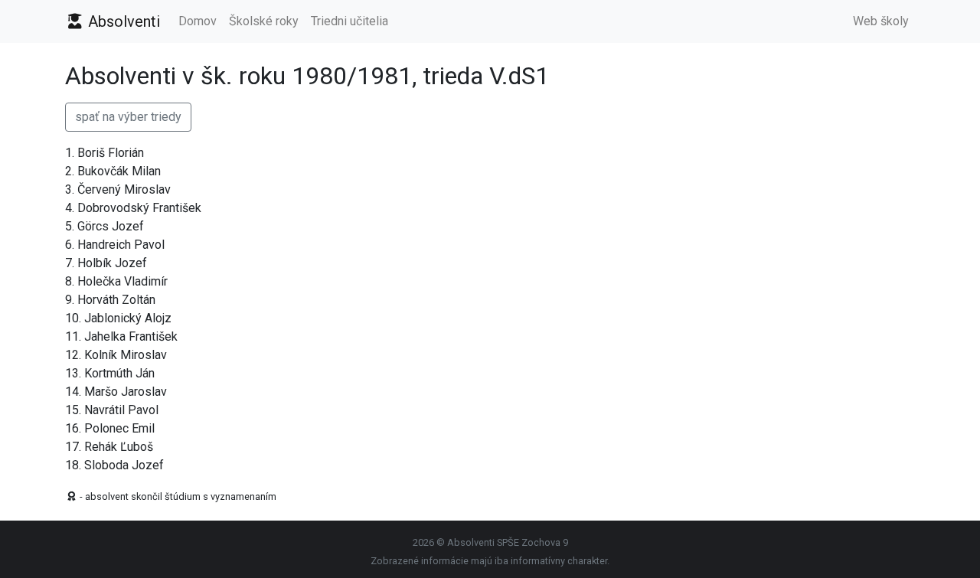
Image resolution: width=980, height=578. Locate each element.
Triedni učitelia (349, 21)
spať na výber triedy (128, 116)
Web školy (881, 21)
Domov (197, 21)
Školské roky (264, 21)
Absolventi (122, 21)
